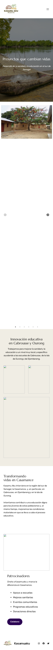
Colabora (14, 621)
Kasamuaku (22, 643)
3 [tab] (24, 326)
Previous (5, 214)
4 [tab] (28, 326)
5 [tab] (33, 326)
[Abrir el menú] (47, 9)
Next (47, 214)
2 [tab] (19, 326)
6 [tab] (37, 326)
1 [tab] (15, 326)
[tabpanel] (26, 122)
